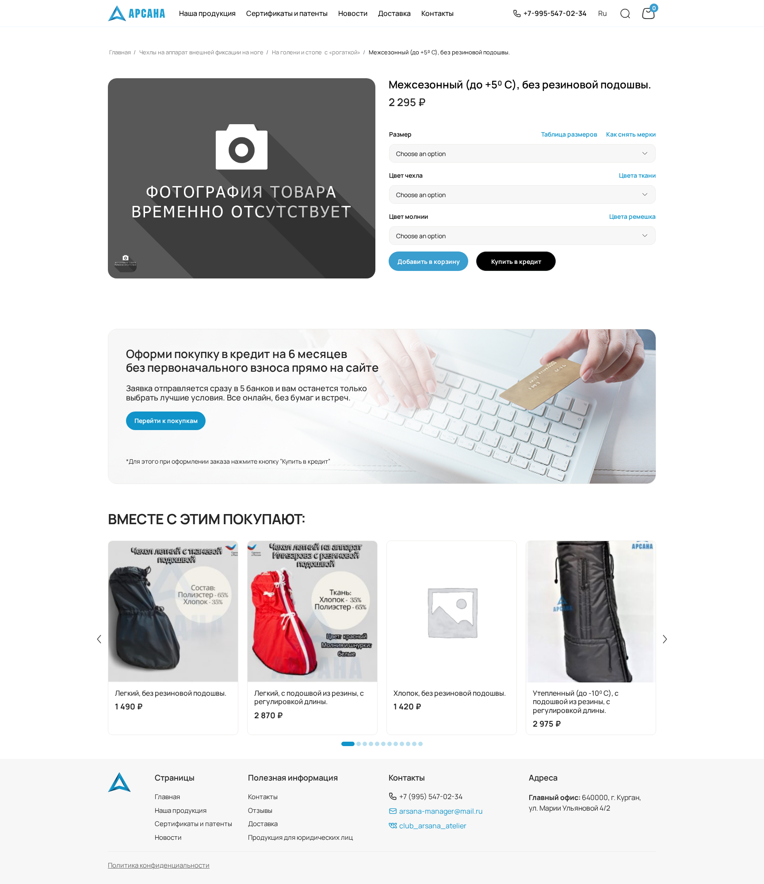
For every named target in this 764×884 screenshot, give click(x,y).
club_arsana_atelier (432, 825)
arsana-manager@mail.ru (441, 811)
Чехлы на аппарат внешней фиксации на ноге (201, 52)
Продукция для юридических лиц (300, 837)
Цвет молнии (408, 217)
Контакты (437, 13)
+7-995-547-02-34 (555, 13)
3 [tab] (367, 746)
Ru (602, 13)
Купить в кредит (516, 261)
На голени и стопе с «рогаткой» (316, 52)
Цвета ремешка (632, 217)
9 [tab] (404, 746)
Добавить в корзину (428, 261)
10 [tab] (410, 746)
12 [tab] (422, 746)
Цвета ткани (637, 175)
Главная (120, 52)
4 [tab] (373, 746)
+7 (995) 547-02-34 (430, 796)
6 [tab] (385, 746)
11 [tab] (416, 746)
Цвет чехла (406, 175)
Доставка (394, 13)
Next (665, 639)
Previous (99, 639)
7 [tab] (391, 746)
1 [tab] (345, 746)
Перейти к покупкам (166, 420)
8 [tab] (397, 746)
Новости (352, 13)
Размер (400, 134)
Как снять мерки (631, 134)
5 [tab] (379, 746)
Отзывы (260, 810)
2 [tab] (360, 746)
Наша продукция (207, 13)
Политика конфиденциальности (159, 865)
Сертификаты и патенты (287, 13)
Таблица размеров (569, 134)
